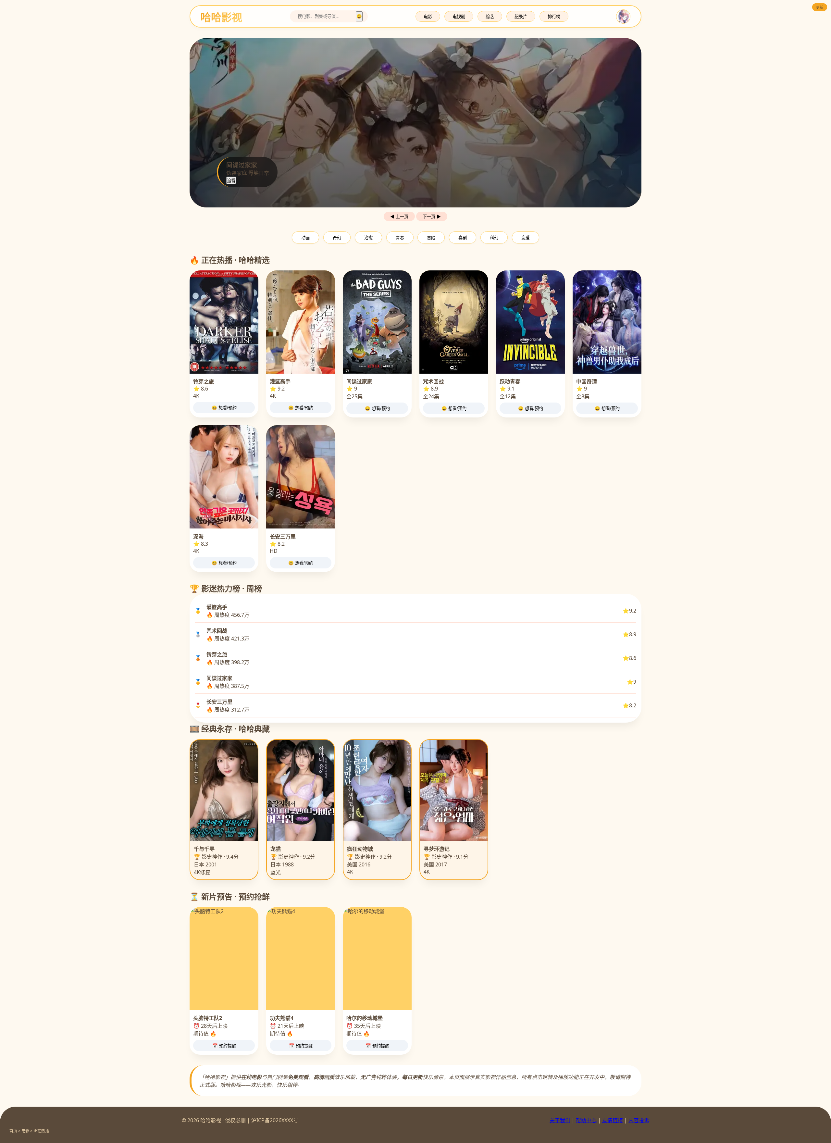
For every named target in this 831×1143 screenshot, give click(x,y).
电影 (428, 16)
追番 (231, 180)
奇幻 (337, 237)
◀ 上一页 (399, 216)
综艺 (490, 16)
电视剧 (459, 16)
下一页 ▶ (432, 216)
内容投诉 (638, 1120)
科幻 (494, 237)
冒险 (431, 237)
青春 (400, 237)
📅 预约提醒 (224, 1045)
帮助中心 (586, 1120)
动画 (305, 237)
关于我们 (560, 1120)
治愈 (368, 237)
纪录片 (521, 16)
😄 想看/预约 (224, 407)
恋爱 (525, 237)
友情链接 (612, 1120)
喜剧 (462, 237)
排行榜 (554, 16)
